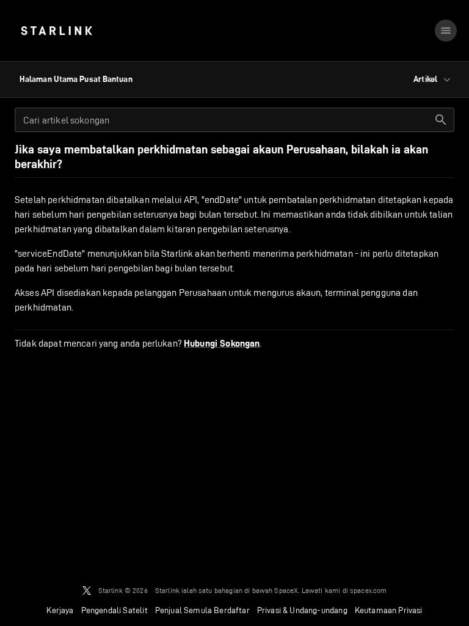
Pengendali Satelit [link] (114, 610)
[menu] (446, 31)
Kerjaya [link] (59, 610)
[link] (56, 30)
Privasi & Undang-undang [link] (302, 610)
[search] (441, 120)
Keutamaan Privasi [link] (389, 610)
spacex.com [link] (368, 590)
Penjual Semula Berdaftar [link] (202, 610)
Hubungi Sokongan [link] (222, 343)
